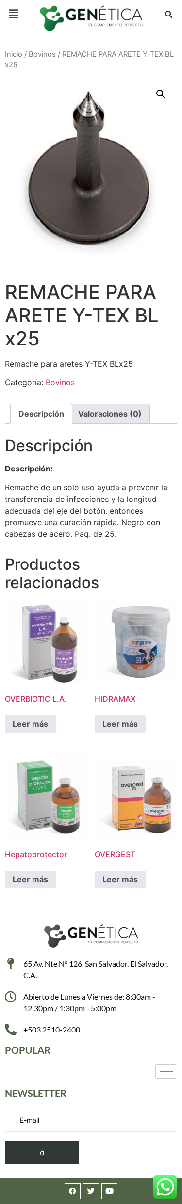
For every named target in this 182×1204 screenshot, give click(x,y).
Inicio (13, 54)
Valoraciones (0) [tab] (110, 414)
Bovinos (42, 54)
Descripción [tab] (41, 414)
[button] (13, 14)
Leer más (30, 724)
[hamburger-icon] (166, 1071)
